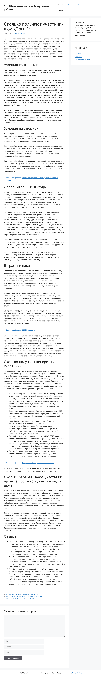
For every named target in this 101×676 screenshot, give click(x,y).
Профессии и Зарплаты (76, 5)
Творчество (34, 594)
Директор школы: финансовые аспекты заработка (24, 596)
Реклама (26, 594)
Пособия (61, 5)
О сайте (78, 53)
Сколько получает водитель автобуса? (20, 598)
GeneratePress (77, 673)
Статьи (60, 11)
